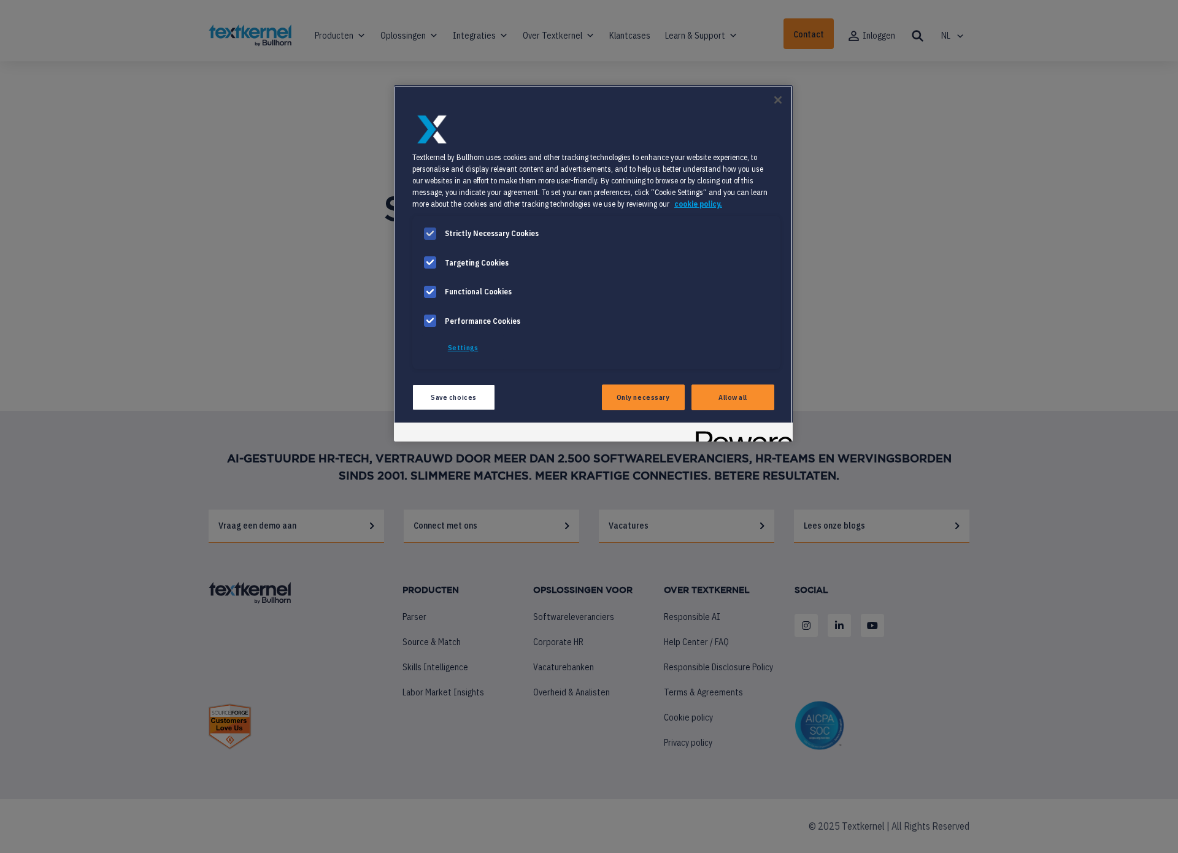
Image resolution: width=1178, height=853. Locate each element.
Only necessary (643, 397)
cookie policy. (698, 203)
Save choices (454, 397)
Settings (463, 347)
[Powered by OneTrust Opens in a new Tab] (740, 434)
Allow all (732, 397)
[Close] (777, 99)
